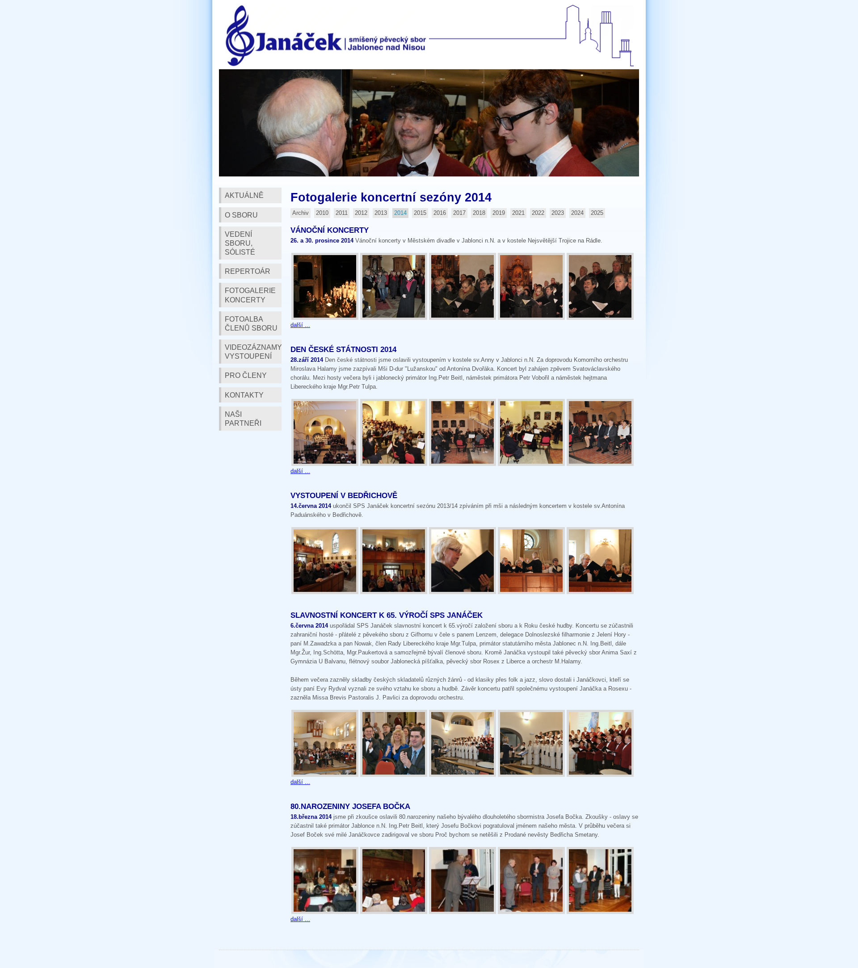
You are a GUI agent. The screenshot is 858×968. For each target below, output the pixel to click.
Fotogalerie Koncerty (250, 294)
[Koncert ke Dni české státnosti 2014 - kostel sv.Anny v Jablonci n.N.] (324, 432)
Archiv (300, 213)
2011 (342, 213)
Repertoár (247, 271)
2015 (420, 213)
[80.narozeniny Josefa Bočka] (324, 880)
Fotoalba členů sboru (251, 323)
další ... (300, 325)
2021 (518, 213)
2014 (400, 213)
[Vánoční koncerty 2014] (324, 286)
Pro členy (246, 375)
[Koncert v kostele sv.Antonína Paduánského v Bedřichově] (324, 560)
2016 (439, 213)
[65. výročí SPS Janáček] (324, 743)
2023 (557, 213)
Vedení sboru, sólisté (240, 243)
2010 (322, 213)
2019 (498, 213)
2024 (577, 213)
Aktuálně (244, 195)
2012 (361, 213)
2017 (459, 213)
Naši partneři (243, 418)
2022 (538, 213)
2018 (479, 213)
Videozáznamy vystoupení (253, 351)
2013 (380, 213)
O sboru (241, 215)
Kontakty (244, 395)
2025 (597, 213)
